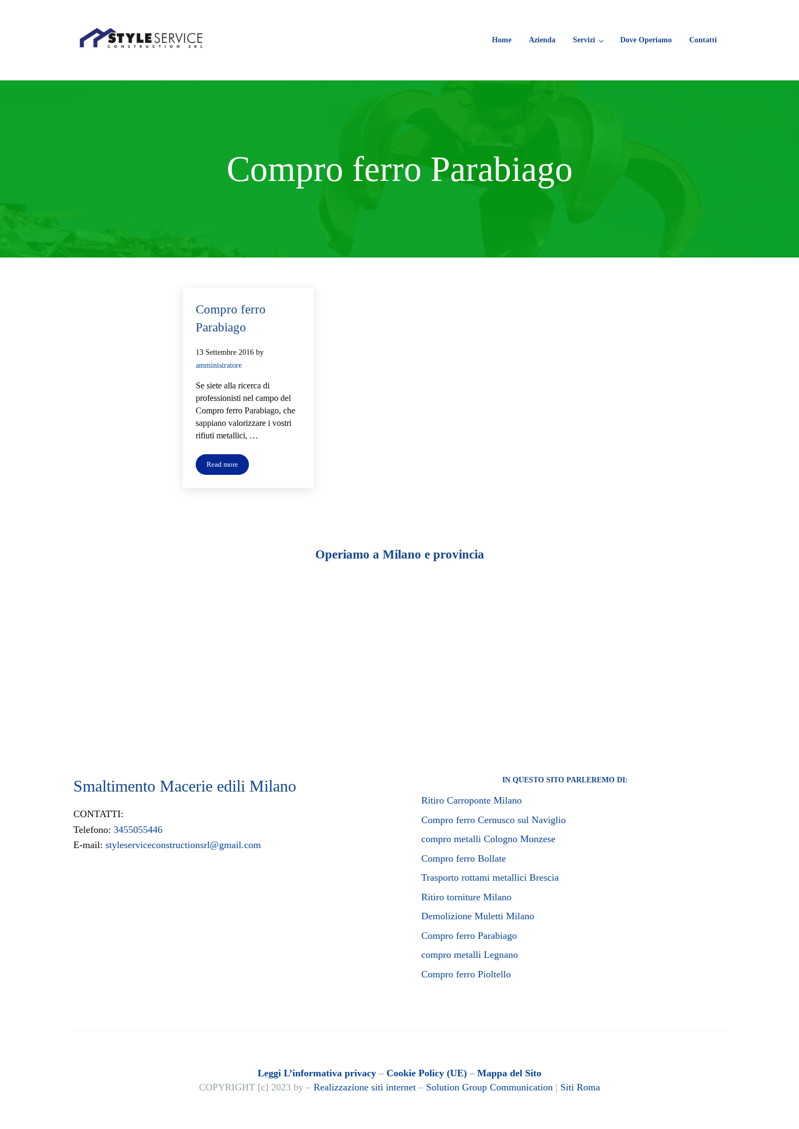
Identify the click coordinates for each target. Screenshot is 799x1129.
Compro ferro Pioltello (466, 974)
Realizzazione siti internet (365, 1087)
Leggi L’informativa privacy (317, 1073)
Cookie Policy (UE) (426, 1073)
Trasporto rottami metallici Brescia (490, 877)
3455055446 (138, 829)
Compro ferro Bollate (463, 858)
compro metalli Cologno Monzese (488, 838)
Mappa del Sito (509, 1073)
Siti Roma (580, 1087)
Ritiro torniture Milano (466, 897)
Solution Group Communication (489, 1087)
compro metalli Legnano (469, 954)
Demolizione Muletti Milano (477, 916)
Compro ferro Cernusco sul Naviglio (493, 819)
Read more (228, 466)
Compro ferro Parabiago (231, 318)
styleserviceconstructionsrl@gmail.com (183, 844)
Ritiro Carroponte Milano (471, 800)
